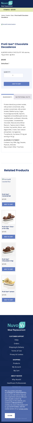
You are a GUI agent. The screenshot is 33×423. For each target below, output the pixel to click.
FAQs (16, 340)
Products (16, 363)
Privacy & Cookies (16, 354)
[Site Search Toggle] (26, 3)
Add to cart (16, 84)
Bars (12, 15)
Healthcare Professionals (16, 383)
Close (10, 416)
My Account (16, 367)
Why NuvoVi (16, 379)
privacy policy (23, 409)
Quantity (7, 72)
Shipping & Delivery (16, 347)
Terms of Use (16, 351)
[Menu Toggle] (30, 3)
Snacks (8, 15)
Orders (16, 343)
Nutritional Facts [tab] (23, 97)
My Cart (16, 370)
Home (3, 15)
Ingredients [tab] (7, 97)
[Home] (6, 4)
